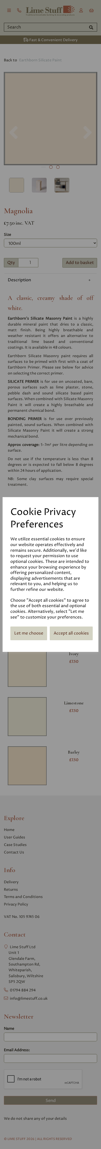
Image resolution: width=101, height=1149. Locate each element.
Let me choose (28, 633)
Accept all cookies (71, 633)
